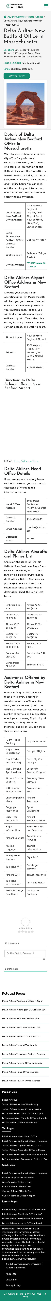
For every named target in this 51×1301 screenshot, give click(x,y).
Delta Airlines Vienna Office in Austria (21, 1036)
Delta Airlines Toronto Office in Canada (22, 1063)
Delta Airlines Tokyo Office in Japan (20, 1072)
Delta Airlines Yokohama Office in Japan (22, 1001)
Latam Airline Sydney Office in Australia (22, 1218)
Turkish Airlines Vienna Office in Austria (22, 1109)
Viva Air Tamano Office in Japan (18, 1196)
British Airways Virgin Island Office (19, 1136)
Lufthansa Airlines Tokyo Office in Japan (22, 1113)
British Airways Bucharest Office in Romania (24, 1141)
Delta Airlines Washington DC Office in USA (23, 1010)
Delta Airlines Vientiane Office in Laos (21, 1027)
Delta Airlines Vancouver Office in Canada (23, 1054)
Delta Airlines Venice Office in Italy (19, 1045)
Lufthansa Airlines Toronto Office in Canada (24, 1118)
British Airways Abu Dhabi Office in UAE (22, 1214)
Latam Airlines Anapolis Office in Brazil (22, 1223)
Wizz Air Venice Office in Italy (17, 1182)
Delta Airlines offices (26, 461)
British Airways (9, 1100)
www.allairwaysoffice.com (27, 1264)
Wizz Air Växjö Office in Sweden (18, 1177)
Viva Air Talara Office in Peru (17, 1191)
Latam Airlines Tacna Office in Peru (20, 1122)
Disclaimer (11, 1279)
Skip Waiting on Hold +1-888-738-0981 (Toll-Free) (25, 1295)
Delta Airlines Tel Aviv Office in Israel (21, 1081)
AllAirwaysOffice (17, 17)
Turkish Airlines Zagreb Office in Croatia (22, 1145)
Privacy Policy (13, 1285)
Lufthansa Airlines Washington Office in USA (24, 1159)
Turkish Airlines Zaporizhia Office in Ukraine (23, 1150)
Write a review (17, 75)
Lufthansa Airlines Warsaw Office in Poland (24, 1154)
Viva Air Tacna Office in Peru (16, 1186)
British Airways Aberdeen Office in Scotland (24, 1209)
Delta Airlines (35, 17)
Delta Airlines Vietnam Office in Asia (20, 1018)
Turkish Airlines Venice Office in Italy (20, 1104)
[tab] (46, 5)
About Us (11, 1274)
